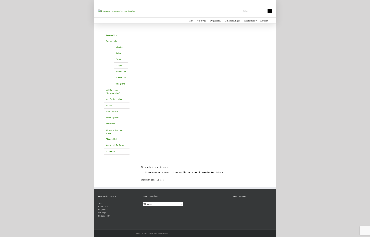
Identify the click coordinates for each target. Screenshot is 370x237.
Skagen (118, 65)
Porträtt (109, 105)
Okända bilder (112, 139)
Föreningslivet (112, 117)
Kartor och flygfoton (115, 145)
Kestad (118, 59)
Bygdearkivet (111, 35)
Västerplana (120, 77)
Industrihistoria (113, 111)
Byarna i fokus (112, 41)
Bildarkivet (110, 151)
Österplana (120, 83)
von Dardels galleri (114, 99)
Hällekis (118, 53)
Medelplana (120, 71)
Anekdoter (110, 123)
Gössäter (119, 47)
